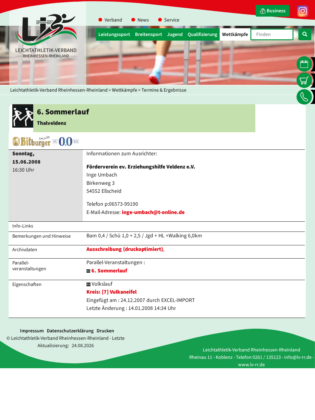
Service (171, 20)
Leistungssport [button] (114, 34)
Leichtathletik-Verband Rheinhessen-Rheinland (59, 90)
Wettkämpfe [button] (235, 34)
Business (275, 10)
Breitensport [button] (148, 34)
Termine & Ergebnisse (164, 90)
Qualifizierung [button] (202, 34)
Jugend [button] (175, 34)
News (143, 20)
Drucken (105, 330)
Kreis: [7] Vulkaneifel (111, 292)
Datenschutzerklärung (70, 330)
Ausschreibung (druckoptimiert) (124, 249)
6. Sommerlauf (109, 271)
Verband (113, 20)
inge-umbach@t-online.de (153, 212)
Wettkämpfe (124, 90)
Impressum (32, 330)
